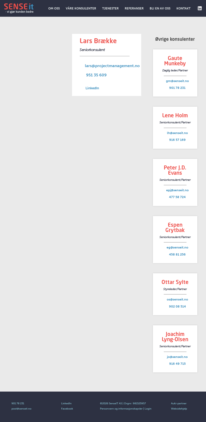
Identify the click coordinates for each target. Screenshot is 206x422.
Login (148, 408)
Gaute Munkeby (175, 61)
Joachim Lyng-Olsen (175, 337)
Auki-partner (178, 403)
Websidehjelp (179, 408)
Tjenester (110, 8)
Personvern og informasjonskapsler (121, 408)
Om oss (54, 8)
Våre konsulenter (81, 8)
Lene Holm (175, 115)
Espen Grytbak (175, 227)
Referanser (134, 8)
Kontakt (183, 8)
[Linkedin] (200, 8)
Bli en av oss (160, 8)
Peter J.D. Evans (175, 170)
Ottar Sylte (175, 282)
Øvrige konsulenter (175, 39)
